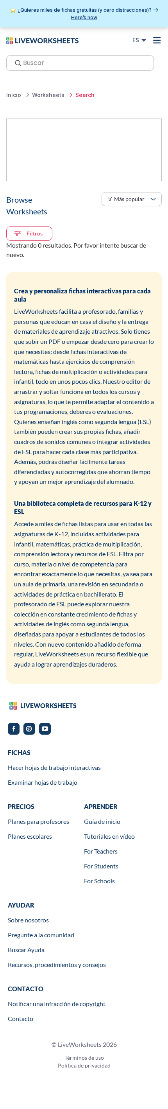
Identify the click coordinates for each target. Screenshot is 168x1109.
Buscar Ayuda (26, 949)
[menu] (157, 40)
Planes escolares (30, 836)
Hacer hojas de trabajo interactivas (54, 767)
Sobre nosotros (28, 920)
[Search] (15, 62)
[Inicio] (42, 40)
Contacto (20, 1018)
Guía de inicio (102, 821)
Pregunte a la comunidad (41, 934)
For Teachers (101, 851)
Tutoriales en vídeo (109, 836)
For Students (101, 866)
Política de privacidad (84, 1065)
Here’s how (84, 17)
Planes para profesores (38, 821)
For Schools (99, 880)
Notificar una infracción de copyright (56, 1003)
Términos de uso (84, 1057)
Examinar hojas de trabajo (42, 782)
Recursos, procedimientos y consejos (57, 964)
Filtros (35, 233)
